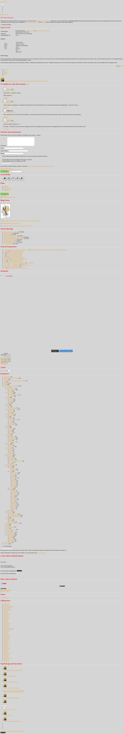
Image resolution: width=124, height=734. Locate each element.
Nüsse (10, 520)
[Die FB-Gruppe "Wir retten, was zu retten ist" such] (108, 300)
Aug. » (5, 364)
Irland (13, 496)
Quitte (5, 643)
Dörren (10, 457)
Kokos (6, 627)
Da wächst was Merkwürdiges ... (10, 682)
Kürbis (6, 633)
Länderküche (9, 466)
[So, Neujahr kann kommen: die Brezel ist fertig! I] (108, 308)
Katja (4, 268)
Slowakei (14, 506)
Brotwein (5, 251)
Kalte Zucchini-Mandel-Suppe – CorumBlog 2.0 (14, 262)
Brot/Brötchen (12, 389)
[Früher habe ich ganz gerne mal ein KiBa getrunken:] (77, 287)
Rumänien (14, 503)
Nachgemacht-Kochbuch (15, 515)
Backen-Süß (7, 607)
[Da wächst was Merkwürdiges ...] (4, 680)
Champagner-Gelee (29, 30)
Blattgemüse (12, 436)
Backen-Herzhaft (8, 606)
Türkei (13, 486)
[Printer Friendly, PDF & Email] (119, 66)
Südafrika (14, 470)
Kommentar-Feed (7, 188)
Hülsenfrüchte (12, 439)
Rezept (43, 22)
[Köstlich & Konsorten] (6, 590)
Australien (11, 488)
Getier (4, 382)
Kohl (10, 440)
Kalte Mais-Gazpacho (8, 233)
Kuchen (11, 393)
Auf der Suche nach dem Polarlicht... (11, 721)
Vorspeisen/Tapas (10, 533)
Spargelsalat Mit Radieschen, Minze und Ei (13, 237)
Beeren (10, 519)
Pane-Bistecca (6, 258)
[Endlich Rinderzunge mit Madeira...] (4, 686)
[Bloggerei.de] (3, 583)
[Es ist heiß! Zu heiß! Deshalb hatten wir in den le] (108, 283)
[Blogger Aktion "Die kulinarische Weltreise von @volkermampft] (16, 225)
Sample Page (6, 597)
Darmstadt (5, 379)
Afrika (10, 467)
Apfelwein (121, 65)
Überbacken (12, 541)
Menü (2, 4)
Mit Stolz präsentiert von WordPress (16, 731)
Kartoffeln (11, 400)
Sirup (10, 463)
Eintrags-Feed (6, 187)
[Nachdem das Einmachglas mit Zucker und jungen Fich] (16, 326)
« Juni (2, 364)
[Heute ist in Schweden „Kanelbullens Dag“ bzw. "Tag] (77, 344)
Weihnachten (12, 424)
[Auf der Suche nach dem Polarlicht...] (4, 720)
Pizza (10, 391)
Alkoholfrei (11, 446)
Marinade (11, 415)
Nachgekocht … (31, 262)
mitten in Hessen (46, 21)
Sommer (11, 452)
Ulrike (4, 261)
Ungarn (14, 508)
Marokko (14, 468)
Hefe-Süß (6, 623)
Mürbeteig (6, 636)
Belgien (14, 490)
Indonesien (14, 477)
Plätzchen (11, 396)
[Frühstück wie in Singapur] (4, 708)
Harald (5, 260)
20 (1, 361)
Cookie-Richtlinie (42, 552)
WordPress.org (6, 190)
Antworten (5, 98)
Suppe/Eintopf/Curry (11, 529)
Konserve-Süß (44, 81)
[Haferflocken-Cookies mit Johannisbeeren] (4, 669)
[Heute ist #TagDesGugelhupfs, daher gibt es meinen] (16, 341)
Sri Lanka (14, 484)
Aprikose (6, 605)
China (13, 475)
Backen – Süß (9, 392)
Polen (13, 501)
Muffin (6, 634)
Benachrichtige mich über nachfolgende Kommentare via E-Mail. (17, 159)
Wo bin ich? (24, 264)
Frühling (11, 449)
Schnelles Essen (10, 527)
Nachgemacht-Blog (13, 514)
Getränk (8, 444)
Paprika (6, 640)
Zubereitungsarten (10, 534)
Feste (7, 417)
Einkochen (11, 458)
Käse (5, 632)
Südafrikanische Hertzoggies (9, 239)
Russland (14, 481)
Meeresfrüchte (9, 511)
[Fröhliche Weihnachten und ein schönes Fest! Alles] (77, 323)
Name (2, 148)
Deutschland (15, 493)
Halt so (5, 384)
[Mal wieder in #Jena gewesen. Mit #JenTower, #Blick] (47, 340)
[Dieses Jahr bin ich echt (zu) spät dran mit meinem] (47, 325)
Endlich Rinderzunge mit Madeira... (11, 687)
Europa (10, 489)
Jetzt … (22, 266)
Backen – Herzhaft (10, 388)
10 (7, 358)
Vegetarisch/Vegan (10, 532)
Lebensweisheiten (7, 542)
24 (7, 361)
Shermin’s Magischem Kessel (31, 22)
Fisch (7, 426)
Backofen (11, 536)
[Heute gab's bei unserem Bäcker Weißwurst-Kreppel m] (77, 309)
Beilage (8, 397)
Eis (10, 406)
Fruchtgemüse (12, 437)
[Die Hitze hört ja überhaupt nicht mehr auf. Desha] (47, 282)
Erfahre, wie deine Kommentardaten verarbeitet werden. (40, 166)
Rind (10, 431)
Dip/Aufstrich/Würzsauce (12, 409)
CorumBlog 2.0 (4, 1)
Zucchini (6, 660)
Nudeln (11, 401)
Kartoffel (6, 625)
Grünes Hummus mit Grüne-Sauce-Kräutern (13, 238)
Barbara (9, 89)
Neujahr (11, 420)
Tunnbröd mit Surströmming (9, 676)
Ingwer (6, 624)
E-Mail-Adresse (5, 150)
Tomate (6, 655)
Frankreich (14, 494)
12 (10, 358)
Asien (10, 471)
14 (2, 359)
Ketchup (11, 411)
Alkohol (11, 445)
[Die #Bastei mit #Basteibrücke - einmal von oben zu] (108, 342)
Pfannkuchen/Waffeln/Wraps (12, 523)
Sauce (7, 525)
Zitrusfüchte (12, 521)
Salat (7, 524)
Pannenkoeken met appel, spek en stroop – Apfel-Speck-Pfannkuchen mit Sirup (49, 249)
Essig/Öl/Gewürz (10, 414)
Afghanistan (15, 474)
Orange (6, 638)
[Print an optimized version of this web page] (5, 194)
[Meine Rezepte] (5, 192)
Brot (5, 611)
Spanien (14, 507)
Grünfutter (5, 383)
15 (4, 359)
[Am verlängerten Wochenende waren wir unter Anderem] (77, 298)
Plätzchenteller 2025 (8, 243)
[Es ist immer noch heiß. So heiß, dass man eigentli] (16, 285)
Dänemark (14, 492)
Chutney (11, 410)
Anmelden (5, 186)
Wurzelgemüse (12, 441)
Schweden (14, 505)
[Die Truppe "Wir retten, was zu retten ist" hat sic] (108, 330)
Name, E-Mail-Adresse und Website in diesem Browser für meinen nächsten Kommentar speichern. (24, 156)
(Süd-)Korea (15, 472)
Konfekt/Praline (12, 408)
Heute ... (5, 703)
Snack (7, 528)
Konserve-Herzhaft (8, 628)
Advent (11, 418)
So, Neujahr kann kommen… (10, 242)
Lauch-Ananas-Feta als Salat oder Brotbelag (13, 691)
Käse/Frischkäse (10, 454)
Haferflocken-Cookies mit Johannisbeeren (12, 670)
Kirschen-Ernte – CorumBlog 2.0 (11, 266)
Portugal (14, 502)
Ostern (10, 422)
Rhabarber (6, 645)
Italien (13, 497)
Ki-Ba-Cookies (6, 234)
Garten (6, 618)
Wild (10, 433)
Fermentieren (12, 459)
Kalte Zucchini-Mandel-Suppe (10, 235)
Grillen (10, 537)
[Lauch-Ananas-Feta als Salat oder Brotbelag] (14, 690)
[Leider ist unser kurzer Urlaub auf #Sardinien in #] (47, 298)
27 (1, 363)
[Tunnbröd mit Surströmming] (4, 674)
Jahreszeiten (9, 448)
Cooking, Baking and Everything (11, 378)
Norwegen (14, 498)
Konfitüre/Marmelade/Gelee (15, 461)
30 (5, 363)
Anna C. (5, 257)
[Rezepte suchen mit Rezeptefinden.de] (5, 591)
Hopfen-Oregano (7, 715)
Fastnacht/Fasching (13, 419)
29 (4, 363)
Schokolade (7, 653)
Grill (5, 620)
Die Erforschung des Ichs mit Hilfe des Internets (14, 380)
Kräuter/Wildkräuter (10, 464)
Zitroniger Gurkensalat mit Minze (11, 232)
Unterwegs (5, 543)
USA (10, 510)
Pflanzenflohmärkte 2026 (9, 241)
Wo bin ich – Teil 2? (25, 265)
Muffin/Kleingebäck (13, 395)
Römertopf (11, 540)
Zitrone (6, 659)
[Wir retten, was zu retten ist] (10, 223)
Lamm (10, 430)
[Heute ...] (4, 702)
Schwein (11, 432)
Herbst (10, 450)
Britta (4, 252)
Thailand (14, 485)
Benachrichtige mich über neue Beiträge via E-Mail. (14, 161)
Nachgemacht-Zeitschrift (14, 516)
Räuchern (11, 462)
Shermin (9, 120)
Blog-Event (7, 610)
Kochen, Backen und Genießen (23, 81)
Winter (10, 453)
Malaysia (14, 480)
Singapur (14, 483)
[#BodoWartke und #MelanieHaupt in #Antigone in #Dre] (47, 308)
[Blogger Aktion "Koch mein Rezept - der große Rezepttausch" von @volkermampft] (20, 220)
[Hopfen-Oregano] (4, 714)
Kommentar (4, 145)
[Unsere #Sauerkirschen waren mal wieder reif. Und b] (16, 297)
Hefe (5, 621)
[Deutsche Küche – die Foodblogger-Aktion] (5, 218)
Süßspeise (8, 530)
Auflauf (8, 387)
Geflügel (11, 428)
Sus (5, 81)
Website (2, 153)
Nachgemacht (9, 512)
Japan (13, 479)
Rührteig (6, 649)
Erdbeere (6, 616)
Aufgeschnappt (6, 376)
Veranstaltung (39, 21)
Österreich (14, 499)
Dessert (8, 405)
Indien (13, 476)
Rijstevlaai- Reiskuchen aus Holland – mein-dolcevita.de (16, 249)
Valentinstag (12, 423)
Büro (7, 404)
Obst (7, 518)
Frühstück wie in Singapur (9, 709)
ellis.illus (9, 101)
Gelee (119, 65)
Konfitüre (38, 81)
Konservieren (9, 455)
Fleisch (8, 427)
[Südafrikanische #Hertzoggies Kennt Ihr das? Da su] (16, 313)
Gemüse (11, 398)
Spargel (6, 654)
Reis (10, 402)
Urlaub (6, 656)
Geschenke (8, 442)
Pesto (10, 413)
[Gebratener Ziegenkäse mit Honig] (4, 696)
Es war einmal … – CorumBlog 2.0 (11, 264)
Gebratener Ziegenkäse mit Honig (11, 697)
